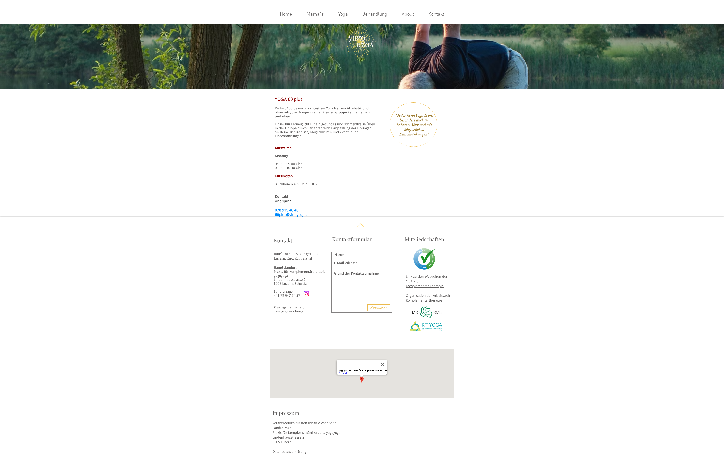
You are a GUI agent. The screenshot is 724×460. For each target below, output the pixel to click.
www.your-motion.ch (290, 311)
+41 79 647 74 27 (287, 295)
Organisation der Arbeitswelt (428, 296)
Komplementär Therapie (425, 286)
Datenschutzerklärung (289, 452)
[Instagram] (306, 293)
